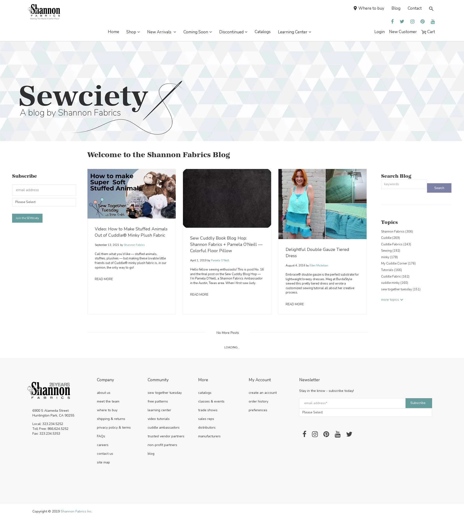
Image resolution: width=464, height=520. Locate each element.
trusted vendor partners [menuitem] (166, 436)
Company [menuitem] (105, 380)
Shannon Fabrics (134, 245)
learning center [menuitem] (159, 410)
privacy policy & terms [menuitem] (114, 427)
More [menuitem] (203, 380)
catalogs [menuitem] (204, 392)
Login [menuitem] (379, 32)
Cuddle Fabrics (396, 244)
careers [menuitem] (103, 445)
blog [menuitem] (151, 453)
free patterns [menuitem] (158, 401)
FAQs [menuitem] (101, 436)
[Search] (439, 188)
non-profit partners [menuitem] (162, 445)
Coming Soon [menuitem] (195, 32)
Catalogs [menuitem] (263, 32)
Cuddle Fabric (395, 276)
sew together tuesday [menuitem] (165, 392)
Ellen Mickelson (318, 265)
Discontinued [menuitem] (231, 32)
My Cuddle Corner (398, 263)
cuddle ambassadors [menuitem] (164, 427)
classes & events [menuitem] (211, 401)
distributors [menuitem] (207, 427)
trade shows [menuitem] (208, 410)
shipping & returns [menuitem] (111, 419)
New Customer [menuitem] (403, 32)
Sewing (390, 251)
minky (389, 257)
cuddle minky (394, 283)
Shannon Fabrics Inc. (76, 511)
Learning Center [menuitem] (292, 32)
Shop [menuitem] (131, 32)
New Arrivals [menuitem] (159, 32)
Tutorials (391, 270)
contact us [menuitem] (105, 453)
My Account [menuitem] (260, 380)
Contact (415, 8)
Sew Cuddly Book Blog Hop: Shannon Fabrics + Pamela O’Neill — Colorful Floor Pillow (226, 244)
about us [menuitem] (103, 392)
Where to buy (371, 8)
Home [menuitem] (113, 32)
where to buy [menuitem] (107, 410)
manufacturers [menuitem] (209, 436)
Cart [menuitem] (430, 32)
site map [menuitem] (103, 462)
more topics (390, 299)
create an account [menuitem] (263, 392)
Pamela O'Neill (219, 260)
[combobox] (404, 184)
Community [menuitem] (158, 380)
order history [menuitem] (258, 401)
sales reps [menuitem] (206, 419)
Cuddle (390, 238)
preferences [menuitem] (258, 410)
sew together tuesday (400, 289)
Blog (396, 8)
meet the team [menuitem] (108, 401)
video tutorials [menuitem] (159, 419)
